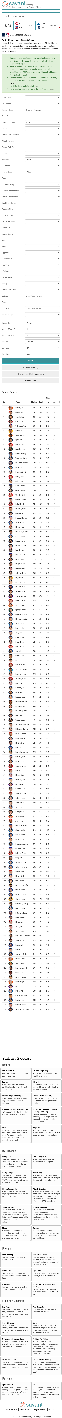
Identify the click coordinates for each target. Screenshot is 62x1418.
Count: (4, 153)
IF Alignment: (7, 271)
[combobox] (31, 15)
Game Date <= (8, 233)
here (12, 83)
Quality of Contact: (10, 203)
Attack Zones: (8, 141)
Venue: (5, 128)
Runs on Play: (8, 215)
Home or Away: (8, 184)
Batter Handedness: (10, 196)
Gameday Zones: (9, 122)
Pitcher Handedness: (10, 190)
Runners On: (7, 258)
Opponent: (6, 252)
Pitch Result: (7, 116)
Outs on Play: (7, 209)
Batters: (5, 295)
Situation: (6, 165)
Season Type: (7, 110)
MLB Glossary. (11, 51)
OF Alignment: (8, 277)
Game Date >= (8, 227)
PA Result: (6, 103)
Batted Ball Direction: (11, 147)
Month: (5, 240)
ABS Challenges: (9, 221)
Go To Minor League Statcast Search (18, 40)
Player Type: (7, 172)
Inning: (4, 283)
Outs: (4, 178)
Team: (4, 246)
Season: (5, 159)
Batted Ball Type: (9, 289)
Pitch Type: (6, 97)
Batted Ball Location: (10, 134)
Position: (5, 264)
